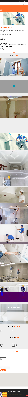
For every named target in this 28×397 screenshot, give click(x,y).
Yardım (13, 394)
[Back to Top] (27, 395)
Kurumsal (10, 394)
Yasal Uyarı (20, 394)
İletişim (7, 394)
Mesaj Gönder (3, 370)
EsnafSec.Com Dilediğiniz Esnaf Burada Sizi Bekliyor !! (17, 392)
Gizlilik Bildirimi (16, 394)
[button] (14, 379)
